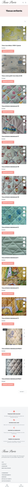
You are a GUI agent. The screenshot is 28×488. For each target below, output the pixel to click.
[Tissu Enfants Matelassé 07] (14, 124)
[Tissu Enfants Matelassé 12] (14, 276)
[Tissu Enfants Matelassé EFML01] (14, 336)
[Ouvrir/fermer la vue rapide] (24, 33)
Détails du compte (6, 479)
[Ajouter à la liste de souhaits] (24, 27)
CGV (3, 462)
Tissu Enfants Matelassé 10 (10, 227)
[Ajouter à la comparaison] (24, 30)
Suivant (22, 391)
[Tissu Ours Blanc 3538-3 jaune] (14, 33)
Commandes (5, 473)
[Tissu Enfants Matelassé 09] (14, 185)
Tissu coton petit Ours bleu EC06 (12, 76)
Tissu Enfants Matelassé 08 (10, 167)
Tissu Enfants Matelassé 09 (10, 197)
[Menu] (25, 2)
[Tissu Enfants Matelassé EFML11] (14, 367)
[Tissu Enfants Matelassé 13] (14, 306)
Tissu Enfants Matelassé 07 (10, 136)
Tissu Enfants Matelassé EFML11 (11, 379)
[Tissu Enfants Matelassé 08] (14, 155)
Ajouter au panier (8, 51)
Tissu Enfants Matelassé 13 (10, 318)
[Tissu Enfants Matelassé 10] (14, 215)
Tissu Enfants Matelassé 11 (10, 258)
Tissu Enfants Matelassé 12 (10, 288)
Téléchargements (6, 475)
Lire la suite (6, 354)
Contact (4, 464)
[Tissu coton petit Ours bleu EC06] (14, 64)
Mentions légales (6, 468)
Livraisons (4, 466)
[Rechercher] (23, 2)
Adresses (4, 477)
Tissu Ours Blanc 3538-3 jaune (11, 45)
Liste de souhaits (6, 481)
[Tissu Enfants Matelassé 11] (14, 246)
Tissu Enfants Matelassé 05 (10, 106)
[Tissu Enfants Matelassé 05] (14, 94)
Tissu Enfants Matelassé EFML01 (12, 348)
